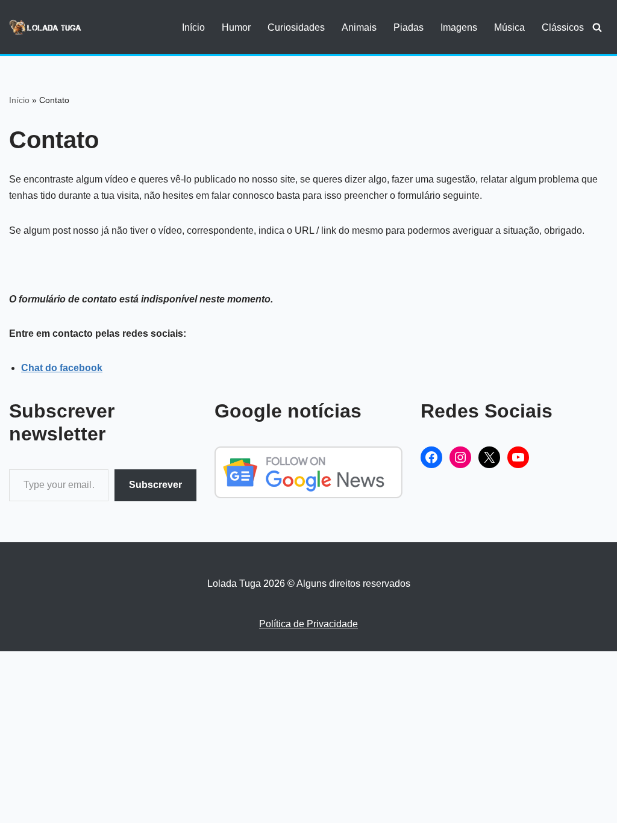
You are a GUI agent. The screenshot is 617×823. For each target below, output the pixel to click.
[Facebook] (431, 457)
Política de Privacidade (308, 624)
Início (193, 27)
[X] (489, 457)
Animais (359, 27)
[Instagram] (460, 457)
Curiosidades (296, 27)
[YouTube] (518, 457)
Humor (236, 27)
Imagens (458, 27)
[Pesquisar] (597, 27)
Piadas (408, 27)
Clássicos (563, 27)
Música (509, 27)
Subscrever (155, 485)
